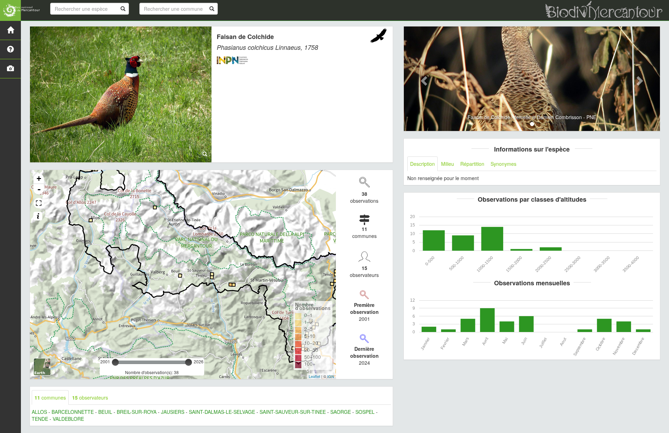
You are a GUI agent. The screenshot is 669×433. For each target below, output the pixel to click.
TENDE (40, 418)
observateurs (90, 397)
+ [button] (39, 178)
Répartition (472, 163)
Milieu (447, 163)
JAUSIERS (172, 411)
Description (422, 163)
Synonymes (503, 163)
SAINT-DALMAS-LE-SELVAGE (222, 411)
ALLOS (39, 411)
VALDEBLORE (68, 418)
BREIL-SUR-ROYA (136, 411)
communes (50, 397)
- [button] (39, 189)
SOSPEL (365, 411)
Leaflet (314, 376)
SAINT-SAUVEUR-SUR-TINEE (293, 411)
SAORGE (340, 411)
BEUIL (105, 411)
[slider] (115, 362)
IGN (330, 376)
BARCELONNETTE (73, 411)
